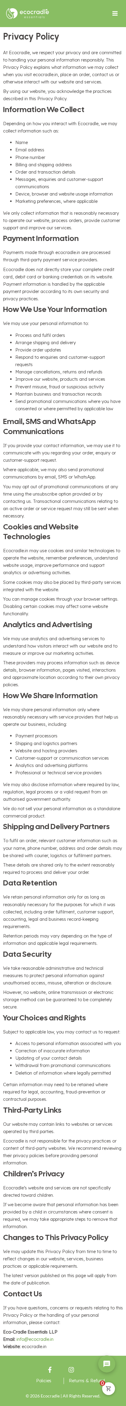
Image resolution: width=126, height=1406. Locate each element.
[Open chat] (106, 1363)
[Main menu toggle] (115, 13)
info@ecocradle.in (35, 1339)
